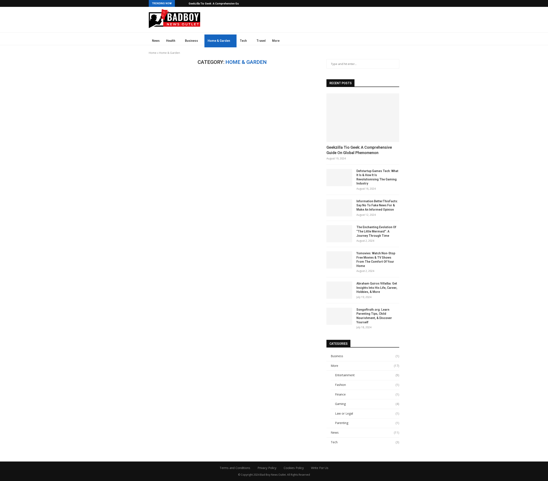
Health (170, 40)
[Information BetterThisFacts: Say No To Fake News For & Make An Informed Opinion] (339, 207)
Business (191, 40)
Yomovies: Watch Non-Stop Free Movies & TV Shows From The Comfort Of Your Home (375, 260)
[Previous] (179, 3)
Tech (243, 40)
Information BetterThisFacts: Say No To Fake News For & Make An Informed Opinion (377, 205)
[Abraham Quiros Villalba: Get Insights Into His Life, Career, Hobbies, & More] (339, 290)
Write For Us (319, 468)
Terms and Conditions (235, 468)
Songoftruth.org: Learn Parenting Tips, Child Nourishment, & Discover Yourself (374, 316)
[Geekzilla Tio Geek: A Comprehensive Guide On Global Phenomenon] (362, 117)
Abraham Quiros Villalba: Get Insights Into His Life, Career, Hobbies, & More (376, 288)
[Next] (184, 3)
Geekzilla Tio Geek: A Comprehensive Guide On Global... (223, 3)
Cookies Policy (294, 468)
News (156, 40)
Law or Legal (367, 413)
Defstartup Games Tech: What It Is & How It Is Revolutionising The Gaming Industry (377, 177)
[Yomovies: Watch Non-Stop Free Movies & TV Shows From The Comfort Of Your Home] (339, 259)
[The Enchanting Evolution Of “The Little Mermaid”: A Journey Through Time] (339, 233)
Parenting (367, 423)
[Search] (397, 41)
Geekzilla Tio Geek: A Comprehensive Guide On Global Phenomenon (359, 150)
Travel (261, 40)
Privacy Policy (267, 468)
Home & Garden (219, 40)
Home (152, 53)
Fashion (367, 385)
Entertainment (367, 375)
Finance (367, 394)
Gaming (367, 404)
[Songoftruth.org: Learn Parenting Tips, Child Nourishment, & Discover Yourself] (339, 316)
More (276, 40)
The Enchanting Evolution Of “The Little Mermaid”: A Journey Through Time (376, 231)
